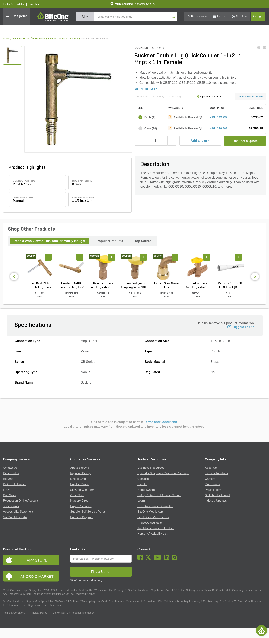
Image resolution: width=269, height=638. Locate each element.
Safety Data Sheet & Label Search (159, 495)
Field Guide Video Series (153, 517)
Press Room (213, 489)
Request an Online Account (20, 500)
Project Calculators (149, 522)
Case (150, 128)
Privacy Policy (39, 612)
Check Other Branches (250, 96)
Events (142, 484)
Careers (210, 478)
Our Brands (212, 484)
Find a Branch (80, 549)
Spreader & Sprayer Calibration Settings (163, 473)
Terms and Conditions (160, 422)
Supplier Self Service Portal (87, 511)
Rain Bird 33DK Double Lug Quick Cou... (39, 285)
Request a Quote (245, 141)
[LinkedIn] (167, 559)
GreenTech (77, 495)
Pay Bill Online (79, 484)
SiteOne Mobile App (15, 517)
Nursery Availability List (152, 533)
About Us (211, 467)
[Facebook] (141, 559)
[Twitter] (149, 559)
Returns (8, 478)
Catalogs (143, 478)
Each (149, 117)
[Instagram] (175, 559)
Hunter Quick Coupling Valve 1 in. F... (198, 285)
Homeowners (146, 489)
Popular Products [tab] (110, 241)
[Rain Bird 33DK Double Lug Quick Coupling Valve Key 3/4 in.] (40, 267)
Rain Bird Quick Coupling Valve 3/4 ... (135, 285)
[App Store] (33, 560)
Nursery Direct (79, 500)
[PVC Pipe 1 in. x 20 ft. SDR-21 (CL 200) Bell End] (230, 267)
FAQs (6, 489)
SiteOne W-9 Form (82, 489)
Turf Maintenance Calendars (155, 528)
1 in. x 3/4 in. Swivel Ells (167, 285)
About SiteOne (79, 467)
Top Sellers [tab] (142, 241)
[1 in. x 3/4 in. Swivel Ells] (166, 267)
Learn (141, 500)
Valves (52, 38)
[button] (34, 4)
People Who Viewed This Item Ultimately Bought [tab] (49, 241)
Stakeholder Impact (217, 495)
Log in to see (218, 116)
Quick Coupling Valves (95, 38)
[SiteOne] (53, 20)
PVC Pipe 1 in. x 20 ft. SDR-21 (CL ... (230, 285)
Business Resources (150, 467)
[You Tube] (158, 559)
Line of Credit (78, 478)
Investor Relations (216, 473)
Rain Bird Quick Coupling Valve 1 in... (103, 285)
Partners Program (81, 517)
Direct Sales (11, 473)
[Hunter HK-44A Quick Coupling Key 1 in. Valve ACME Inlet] (71, 267)
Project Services (81, 506)
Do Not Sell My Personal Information (73, 612)
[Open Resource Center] (261, 630)
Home (6, 38)
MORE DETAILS (146, 89)
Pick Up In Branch (14, 484)
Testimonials (11, 506)
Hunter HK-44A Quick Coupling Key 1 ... (71, 285)
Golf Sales (9, 495)
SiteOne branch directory (86, 580)
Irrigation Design (80, 473)
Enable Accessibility (13, 4)
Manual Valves (68, 38)
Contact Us (10, 467)
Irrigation (38, 38)
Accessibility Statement (18, 511)
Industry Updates (216, 500)
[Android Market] (33, 576)
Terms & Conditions (14, 612)
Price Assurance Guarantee (155, 506)
